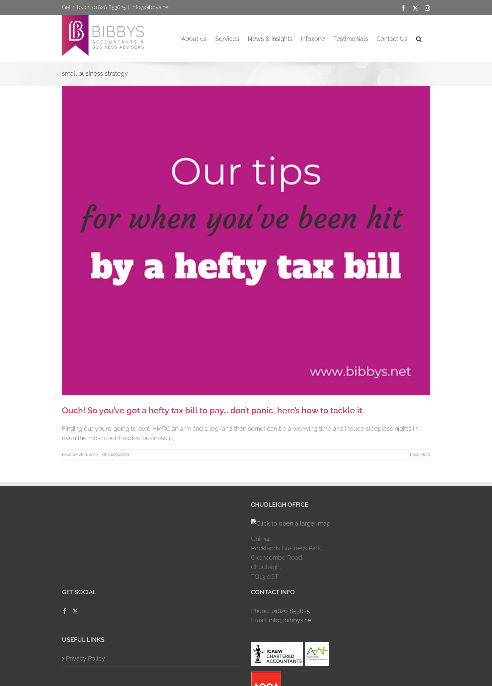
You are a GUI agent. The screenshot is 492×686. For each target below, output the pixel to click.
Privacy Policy (85, 658)
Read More (420, 454)
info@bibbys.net (151, 7)
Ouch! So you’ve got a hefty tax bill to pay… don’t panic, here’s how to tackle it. (213, 410)
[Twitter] (75, 611)
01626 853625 (290, 610)
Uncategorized (115, 454)
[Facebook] (64, 611)
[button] (419, 38)
